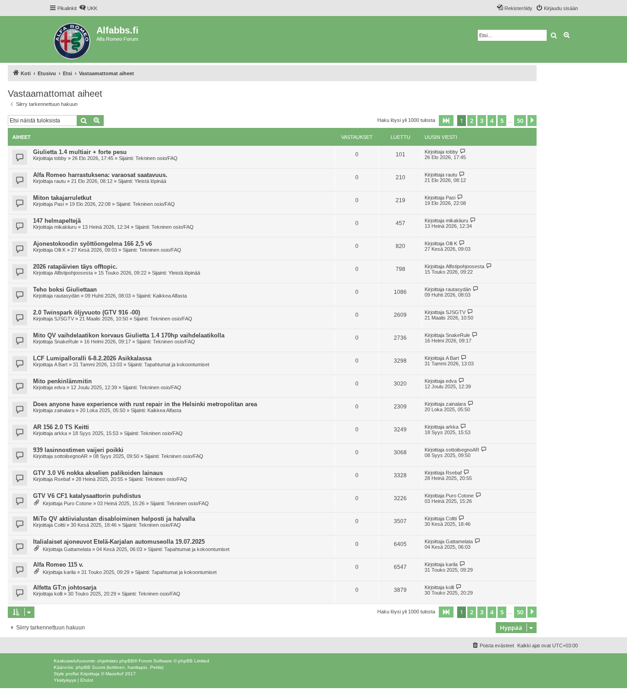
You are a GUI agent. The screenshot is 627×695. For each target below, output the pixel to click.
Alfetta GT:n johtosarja (64, 587)
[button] (446, 120)
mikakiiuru (65, 227)
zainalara (64, 410)
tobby (60, 158)
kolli (58, 593)
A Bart (60, 364)
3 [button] (481, 120)
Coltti (59, 525)
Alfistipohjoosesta (73, 273)
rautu (60, 181)
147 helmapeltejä (57, 220)
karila (70, 572)
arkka (60, 433)
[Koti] (72, 39)
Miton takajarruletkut (62, 197)
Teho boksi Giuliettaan (65, 289)
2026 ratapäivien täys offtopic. (75, 266)
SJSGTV (64, 318)
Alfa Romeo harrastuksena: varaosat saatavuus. (100, 174)
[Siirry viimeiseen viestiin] (462, 151)
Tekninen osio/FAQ (156, 158)
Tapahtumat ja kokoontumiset (176, 364)
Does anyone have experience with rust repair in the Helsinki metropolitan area (145, 404)
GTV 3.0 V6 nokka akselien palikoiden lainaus (98, 472)
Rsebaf (62, 479)
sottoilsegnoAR (71, 456)
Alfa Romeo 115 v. (58, 564)
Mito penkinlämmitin (62, 381)
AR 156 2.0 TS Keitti (61, 427)
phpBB (126, 660)
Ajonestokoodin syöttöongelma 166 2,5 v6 (92, 243)
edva (59, 387)
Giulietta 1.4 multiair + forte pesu (80, 152)
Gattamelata (77, 549)
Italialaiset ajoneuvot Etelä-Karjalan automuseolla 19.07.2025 (119, 541)
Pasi (59, 204)
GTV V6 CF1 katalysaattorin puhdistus (87, 495)
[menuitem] (88, 8)
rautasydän (66, 295)
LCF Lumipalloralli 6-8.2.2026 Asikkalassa (92, 358)
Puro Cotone (78, 503)
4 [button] (491, 120)
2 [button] (471, 120)
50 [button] (520, 120)
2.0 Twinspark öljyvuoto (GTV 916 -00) (86, 312)
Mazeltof (114, 673)
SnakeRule (66, 341)
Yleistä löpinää (150, 181)
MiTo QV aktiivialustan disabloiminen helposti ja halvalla (114, 518)
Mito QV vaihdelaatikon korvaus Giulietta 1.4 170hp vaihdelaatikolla (128, 335)
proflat (72, 673)
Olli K (60, 250)
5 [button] (502, 120)
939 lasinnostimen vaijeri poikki (78, 450)
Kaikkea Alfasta (170, 295)
